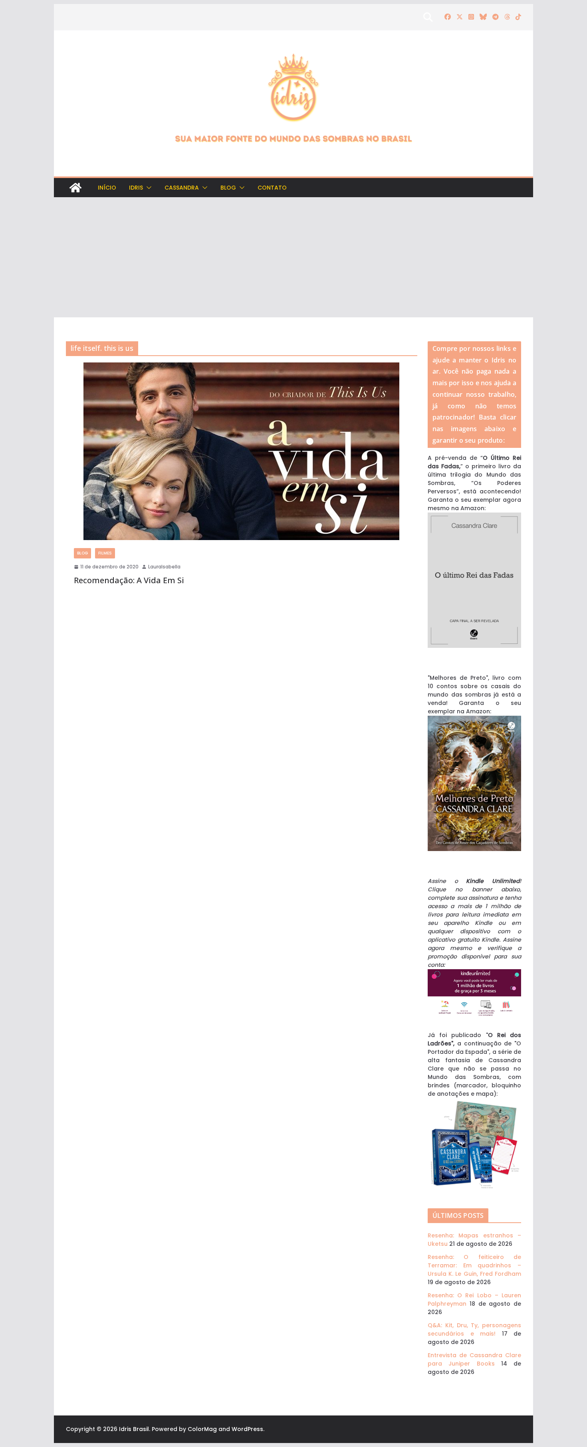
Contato (272, 188)
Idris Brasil (134, 1429)
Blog (228, 188)
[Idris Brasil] (75, 187)
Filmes (105, 553)
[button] (147, 187)
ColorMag (202, 1429)
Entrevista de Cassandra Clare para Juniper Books (474, 1359)
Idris (136, 188)
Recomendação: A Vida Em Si (129, 580)
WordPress (247, 1429)
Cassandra (182, 188)
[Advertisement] (293, 257)
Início (107, 188)
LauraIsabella (164, 566)
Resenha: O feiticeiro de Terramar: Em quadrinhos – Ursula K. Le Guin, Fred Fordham (474, 1265)
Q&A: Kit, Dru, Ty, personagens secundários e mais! (474, 1329)
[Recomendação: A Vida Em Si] (241, 451)
